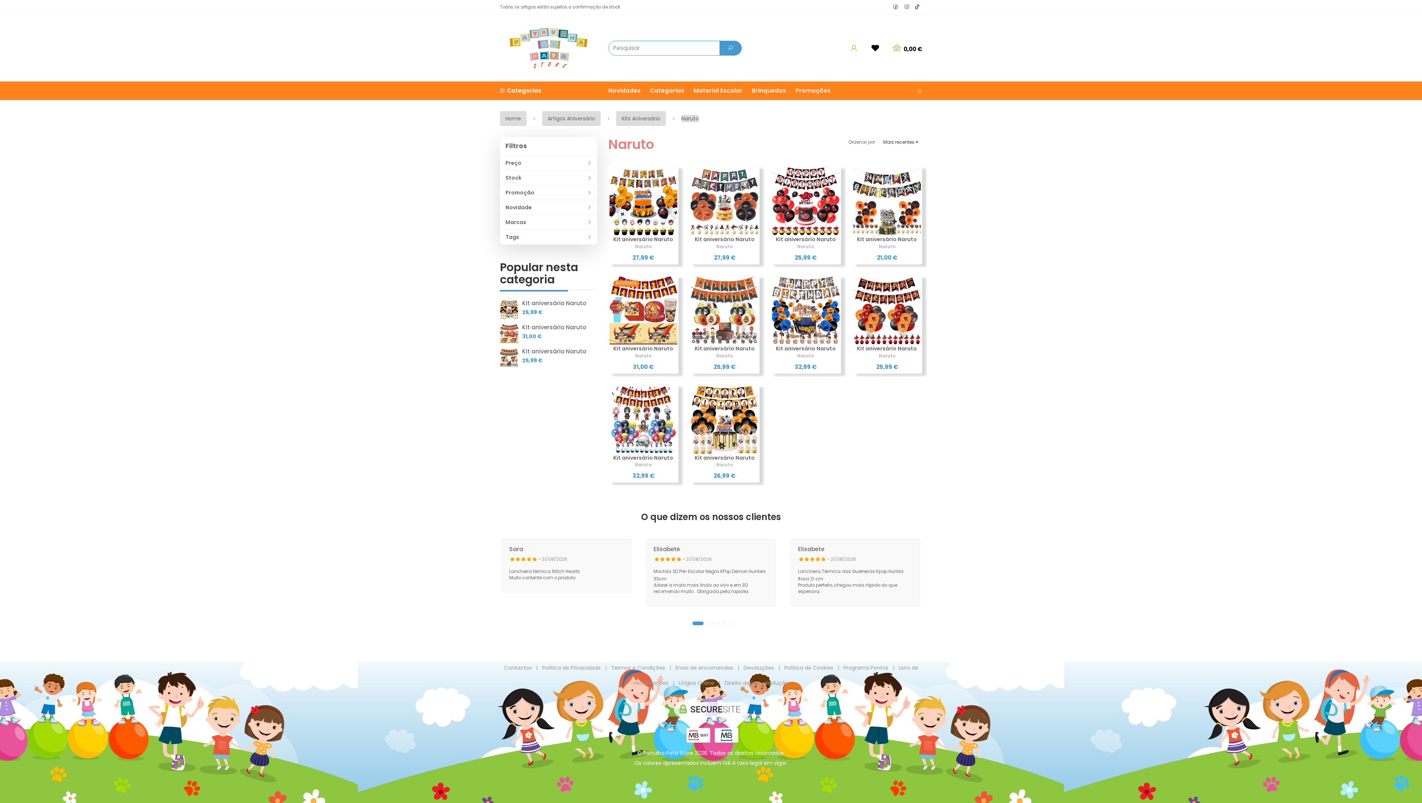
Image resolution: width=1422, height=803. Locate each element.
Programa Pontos (866, 668)
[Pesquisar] (731, 48)
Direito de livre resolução (756, 683)
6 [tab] (729, 623)
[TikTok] (917, 7)
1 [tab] (698, 623)
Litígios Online (696, 683)
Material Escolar (718, 90)
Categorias (667, 90)
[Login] (853, 48)
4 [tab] (718, 623)
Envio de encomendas (704, 668)
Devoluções (759, 668)
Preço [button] (513, 163)
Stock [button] (513, 177)
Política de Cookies (808, 668)
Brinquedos (769, 90)
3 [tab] (713, 623)
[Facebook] (895, 7)
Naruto (631, 144)
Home (513, 118)
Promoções (813, 90)
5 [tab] (724, 623)
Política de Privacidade (571, 668)
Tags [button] (512, 237)
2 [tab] (707, 623)
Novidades (624, 90)
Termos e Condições (638, 668)
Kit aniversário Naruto (554, 303)
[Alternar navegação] (916, 90)
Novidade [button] (518, 207)
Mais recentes (899, 142)
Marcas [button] (515, 222)
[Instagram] (906, 7)
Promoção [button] (519, 192)
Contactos (518, 668)
